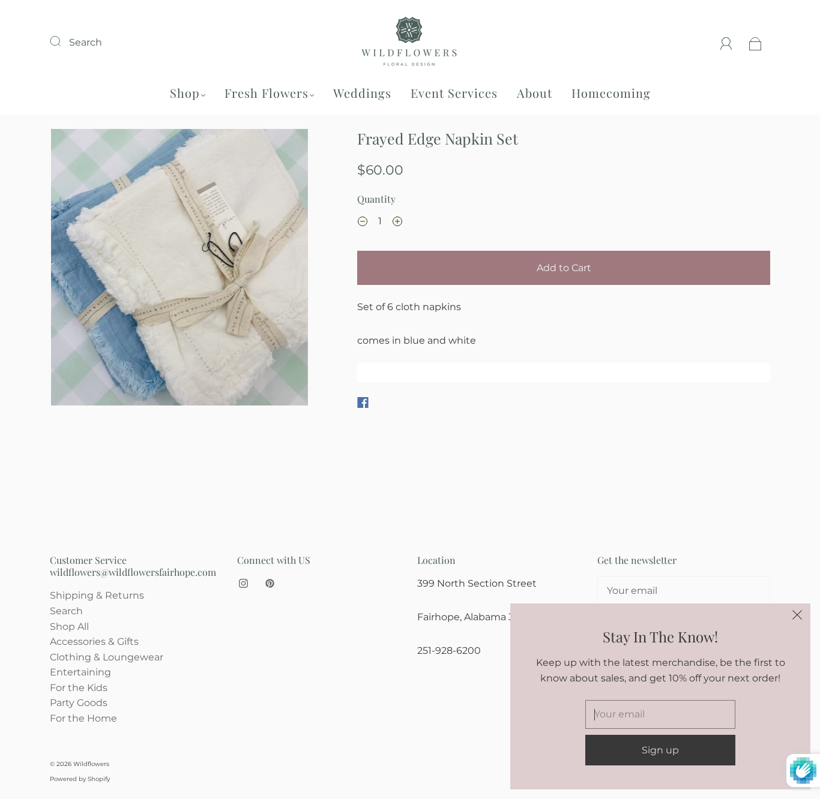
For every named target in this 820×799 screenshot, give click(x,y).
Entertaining (80, 672)
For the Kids (78, 687)
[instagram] (243, 583)
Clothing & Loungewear (106, 657)
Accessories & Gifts (94, 641)
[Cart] (755, 42)
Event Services (454, 92)
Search (85, 42)
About (534, 92)
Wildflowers (91, 764)
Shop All (69, 626)
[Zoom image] (180, 269)
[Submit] (63, 41)
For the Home (83, 718)
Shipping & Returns (97, 595)
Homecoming (611, 92)
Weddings (362, 92)
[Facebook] (363, 402)
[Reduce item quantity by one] (362, 223)
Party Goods (78, 702)
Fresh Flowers (267, 92)
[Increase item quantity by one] (397, 223)
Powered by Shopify (80, 779)
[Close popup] (797, 616)
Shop (185, 92)
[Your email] (683, 591)
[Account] (726, 42)
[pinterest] (269, 583)
